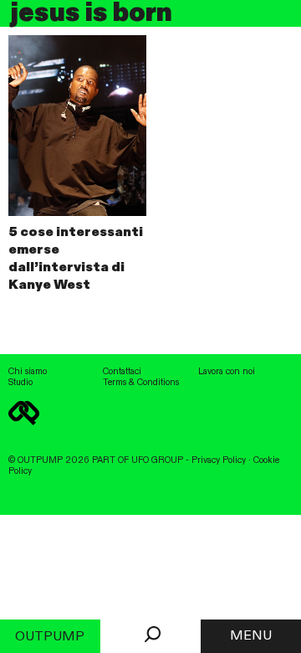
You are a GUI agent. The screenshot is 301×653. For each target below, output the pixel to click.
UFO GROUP (157, 460)
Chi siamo (27, 372)
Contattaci (122, 372)
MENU (251, 636)
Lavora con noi (226, 372)
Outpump (49, 637)
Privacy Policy (218, 460)
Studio (20, 382)
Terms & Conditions (141, 382)
